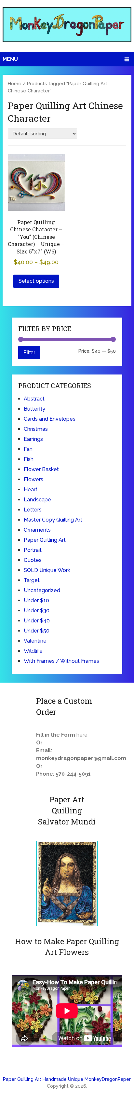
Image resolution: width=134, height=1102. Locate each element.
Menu (10, 59)
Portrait (33, 550)
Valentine (35, 641)
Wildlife (33, 651)
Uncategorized (42, 590)
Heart (30, 489)
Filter (29, 352)
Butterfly (34, 409)
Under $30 (36, 610)
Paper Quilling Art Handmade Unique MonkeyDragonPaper (67, 1079)
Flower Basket (41, 469)
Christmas (36, 429)
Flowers (33, 479)
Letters (33, 510)
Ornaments (37, 530)
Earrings (33, 439)
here (81, 735)
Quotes (33, 560)
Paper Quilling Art (45, 540)
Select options (36, 281)
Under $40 (37, 621)
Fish (29, 459)
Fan (28, 449)
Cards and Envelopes (49, 419)
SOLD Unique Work (47, 570)
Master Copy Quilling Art (53, 520)
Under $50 (36, 631)
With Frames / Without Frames (61, 661)
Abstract (34, 399)
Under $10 (36, 600)
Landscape (37, 500)
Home (14, 83)
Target (32, 580)
